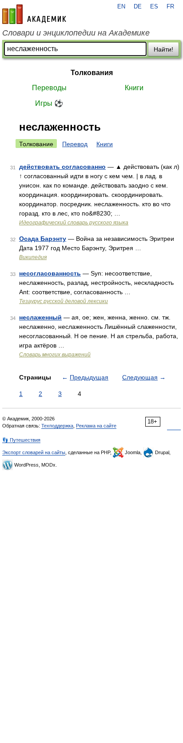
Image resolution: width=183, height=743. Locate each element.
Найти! (163, 49)
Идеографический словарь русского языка (73, 223)
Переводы (49, 88)
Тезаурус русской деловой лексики (63, 301)
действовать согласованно (62, 166)
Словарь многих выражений (55, 355)
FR (170, 7)
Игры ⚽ (49, 103)
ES (154, 7)
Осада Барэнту (42, 238)
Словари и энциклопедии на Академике (76, 32)
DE (138, 7)
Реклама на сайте (96, 425)
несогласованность (50, 273)
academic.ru (34, 14)
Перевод (75, 144)
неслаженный (40, 317)
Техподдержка (57, 425)
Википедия (33, 257)
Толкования (92, 72)
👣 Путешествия (21, 440)
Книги (134, 88)
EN (121, 7)
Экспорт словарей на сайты (33, 452)
